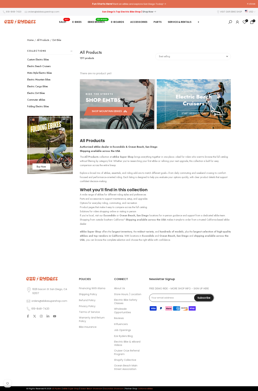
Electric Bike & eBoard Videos (127, 343)
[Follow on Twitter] (34, 316)
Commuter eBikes (36, 99)
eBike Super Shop (71, 388)
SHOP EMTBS (103, 100)
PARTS (158, 22)
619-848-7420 (13, 11)
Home (30, 40)
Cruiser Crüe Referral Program (127, 352)
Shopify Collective (125, 360)
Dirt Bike (56, 40)
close (7, 4)
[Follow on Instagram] (41, 316)
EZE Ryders (56, 388)
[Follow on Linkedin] (47, 316)
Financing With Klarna (92, 288)
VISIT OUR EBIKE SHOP (231, 11)
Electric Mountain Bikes (38, 79)
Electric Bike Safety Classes (125, 301)
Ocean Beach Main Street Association (125, 367)
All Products (43, 40)
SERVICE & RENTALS (179, 22)
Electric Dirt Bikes (36, 93)
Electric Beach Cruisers (39, 66)
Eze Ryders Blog (123, 336)
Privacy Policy (87, 306)
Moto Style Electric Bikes (39, 72)
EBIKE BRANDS (97, 22)
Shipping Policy (88, 294)
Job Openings (122, 330)
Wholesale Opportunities (122, 310)
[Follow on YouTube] (54, 316)
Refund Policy (87, 300)
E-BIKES (77, 22)
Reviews (119, 318)
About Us (119, 288)
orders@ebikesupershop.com (43, 11)
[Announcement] (129, 4)
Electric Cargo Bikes (37, 86)
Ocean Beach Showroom (91, 388)
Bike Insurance (88, 327)
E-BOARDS (117, 22)
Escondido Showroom (114, 388)
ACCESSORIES (138, 22)
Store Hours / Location (127, 294)
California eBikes (145, 388)
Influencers (121, 324)
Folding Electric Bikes (38, 106)
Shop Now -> (149, 11)
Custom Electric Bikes (38, 59)
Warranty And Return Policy (92, 319)
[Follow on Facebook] (27, 316)
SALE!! (64, 22)
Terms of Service (89, 312)
